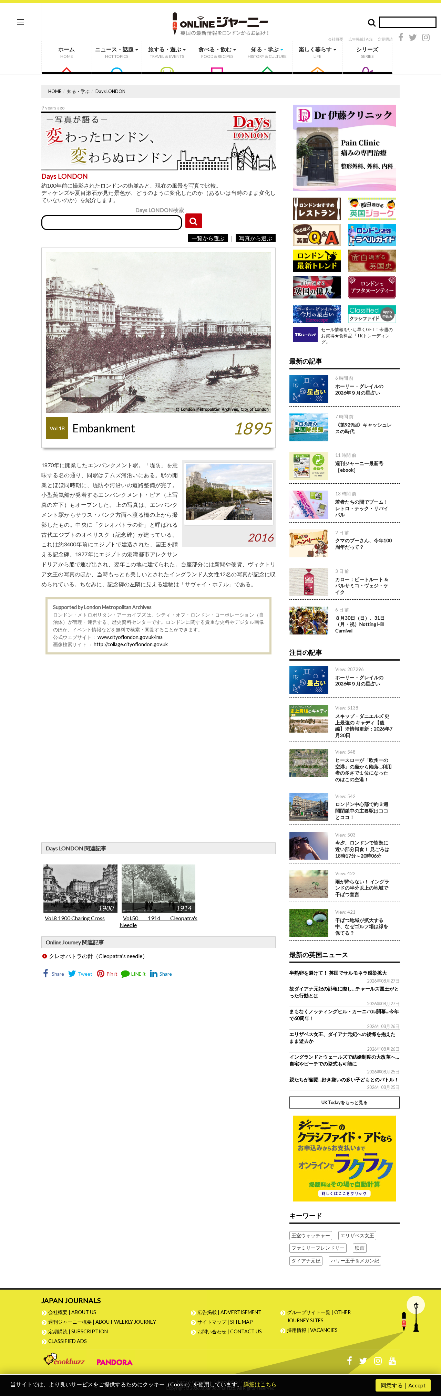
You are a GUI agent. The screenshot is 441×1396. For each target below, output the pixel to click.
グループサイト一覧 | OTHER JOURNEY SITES (319, 1316)
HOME (54, 91)
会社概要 (335, 39)
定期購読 (385, 39)
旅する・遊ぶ (166, 52)
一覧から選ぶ (208, 238)
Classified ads (67, 1341)
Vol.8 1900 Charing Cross (75, 918)
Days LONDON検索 (159, 210)
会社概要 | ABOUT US (72, 1312)
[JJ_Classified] (344, 1157)
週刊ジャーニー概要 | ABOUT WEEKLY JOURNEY (102, 1322)
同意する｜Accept (403, 1385)
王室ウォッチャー (310, 1235)
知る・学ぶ (267, 52)
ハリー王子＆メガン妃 (355, 1260)
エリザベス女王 (357, 1235)
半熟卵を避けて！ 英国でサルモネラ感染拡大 (338, 973)
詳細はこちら (260, 1384)
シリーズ (367, 52)
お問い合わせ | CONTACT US (229, 1331)
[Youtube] (392, 1362)
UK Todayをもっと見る (344, 1102)
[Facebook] (400, 38)
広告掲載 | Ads (360, 39)
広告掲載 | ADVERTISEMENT (229, 1312)
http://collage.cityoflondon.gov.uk (131, 644)
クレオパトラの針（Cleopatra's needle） (98, 956)
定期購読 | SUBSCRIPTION (80, 1331)
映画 (360, 1248)
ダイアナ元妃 (305, 1260)
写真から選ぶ (255, 238)
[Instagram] (426, 38)
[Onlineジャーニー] (220, 21)
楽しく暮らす (316, 52)
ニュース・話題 (115, 52)
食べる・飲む (215, 52)
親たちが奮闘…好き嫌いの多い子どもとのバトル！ (344, 1079)
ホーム (66, 52)
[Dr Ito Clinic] (344, 147)
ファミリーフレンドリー (318, 1248)
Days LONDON (110, 91)
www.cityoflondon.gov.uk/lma (130, 637)
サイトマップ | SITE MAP (225, 1322)
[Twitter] (413, 38)
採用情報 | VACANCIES (312, 1330)
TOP (429, 1358)
